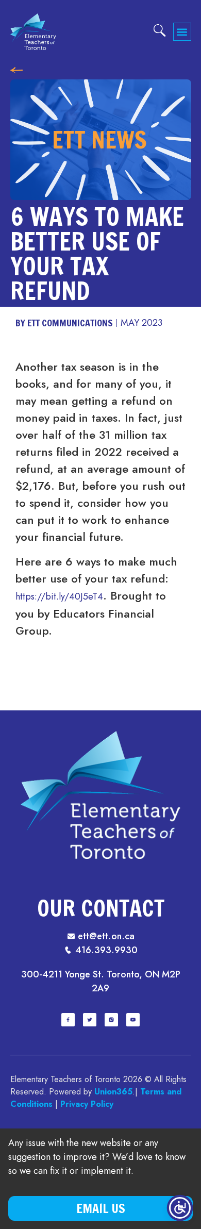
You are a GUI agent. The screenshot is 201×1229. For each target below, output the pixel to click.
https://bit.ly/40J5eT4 (59, 596)
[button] (182, 32)
